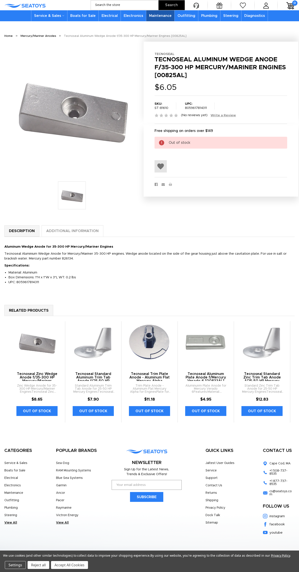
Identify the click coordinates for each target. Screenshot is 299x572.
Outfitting (186, 16)
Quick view (37, 342)
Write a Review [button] (223, 115)
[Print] (170, 184)
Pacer (60, 500)
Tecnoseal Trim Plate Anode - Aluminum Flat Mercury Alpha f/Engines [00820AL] (149, 379)
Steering (230, 16)
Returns (211, 492)
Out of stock (37, 411)
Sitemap (212, 522)
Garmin (61, 485)
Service (211, 470)
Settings (15, 565)
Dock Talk (213, 515)
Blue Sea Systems (69, 478)
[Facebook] (156, 184)
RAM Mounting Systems (73, 470)
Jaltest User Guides (220, 463)
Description (22, 231)
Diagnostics (254, 16)
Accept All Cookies (69, 565)
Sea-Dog (62, 463)
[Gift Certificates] (219, 5)
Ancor (60, 492)
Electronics (133, 16)
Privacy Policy (215, 507)
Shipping (212, 500)
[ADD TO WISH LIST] (161, 166)
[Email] (163, 184)
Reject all (38, 565)
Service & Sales (47, 16)
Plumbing (209, 16)
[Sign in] (266, 5)
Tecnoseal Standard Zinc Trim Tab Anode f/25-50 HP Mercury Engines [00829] (262, 379)
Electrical (110, 16)
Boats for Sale (83, 16)
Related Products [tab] (29, 310)
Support (212, 478)
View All (10, 522)
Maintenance (160, 16)
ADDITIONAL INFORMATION (72, 231)
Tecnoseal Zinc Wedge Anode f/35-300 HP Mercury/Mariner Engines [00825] (37, 379)
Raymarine (64, 507)
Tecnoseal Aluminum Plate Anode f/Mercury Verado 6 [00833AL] (206, 377)
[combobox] (138, 5)
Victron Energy (67, 515)
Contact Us (214, 485)
